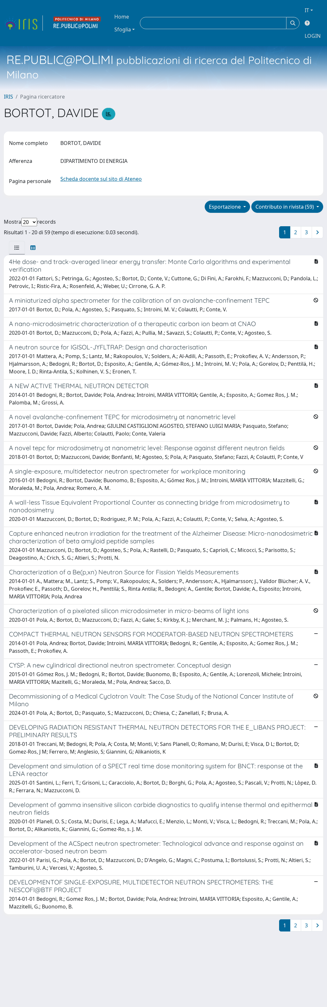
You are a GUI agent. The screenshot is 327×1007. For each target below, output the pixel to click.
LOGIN (313, 35)
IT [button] (307, 10)
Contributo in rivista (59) (285, 206)
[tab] (17, 247)
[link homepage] (23, 23)
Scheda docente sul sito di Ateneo (101, 178)
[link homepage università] (77, 23)
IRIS (8, 96)
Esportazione (225, 206)
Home (121, 16)
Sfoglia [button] (122, 29)
